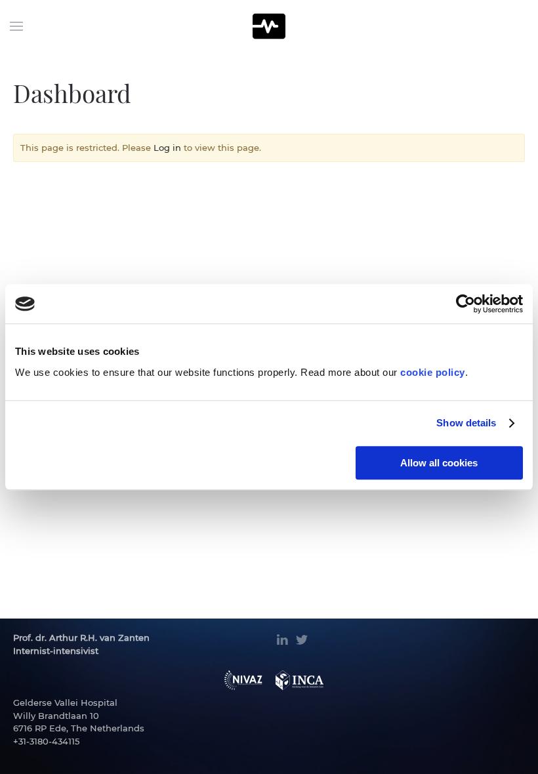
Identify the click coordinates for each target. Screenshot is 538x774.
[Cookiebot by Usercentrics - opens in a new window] (465, 304)
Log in (167, 147)
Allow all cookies (439, 462)
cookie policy (432, 372)
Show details (466, 422)
